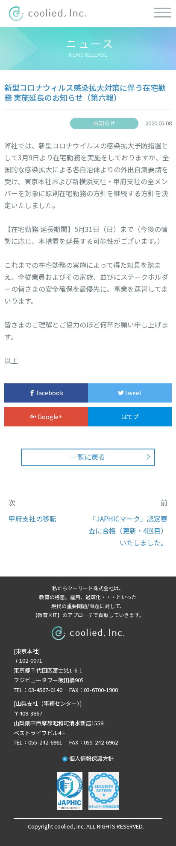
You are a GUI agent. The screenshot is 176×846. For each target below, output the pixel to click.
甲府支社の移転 (32, 518)
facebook (49, 392)
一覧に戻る (88, 457)
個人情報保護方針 (91, 758)
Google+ (49, 416)
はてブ (130, 416)
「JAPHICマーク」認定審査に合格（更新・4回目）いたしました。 (127, 530)
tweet (133, 392)
